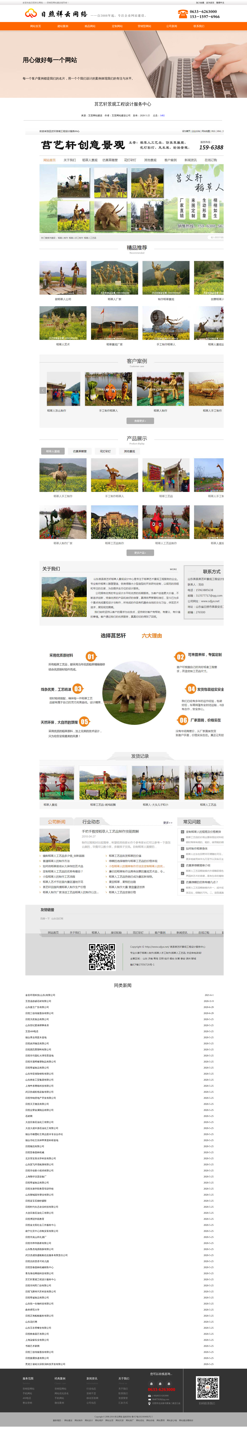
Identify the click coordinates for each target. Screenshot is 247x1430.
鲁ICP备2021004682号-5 (142, 1417)
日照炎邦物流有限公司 (37, 1043)
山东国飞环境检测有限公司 (39, 1164)
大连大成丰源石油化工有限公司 (41, 1128)
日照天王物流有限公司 (37, 1104)
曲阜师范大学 (32, 1309)
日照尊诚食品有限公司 (37, 1067)
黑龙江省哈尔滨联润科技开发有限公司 (45, 1364)
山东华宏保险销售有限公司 (39, 1074)
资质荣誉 (123, 1398)
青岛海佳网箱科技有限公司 (39, 1273)
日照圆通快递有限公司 (37, 1358)
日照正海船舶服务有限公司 (39, 1316)
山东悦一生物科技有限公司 (39, 1303)
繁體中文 (220, 3)
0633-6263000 (161, 1389)
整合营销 (27, 1403)
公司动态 (91, 1403)
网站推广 (130, 1420)
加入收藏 (200, 3)
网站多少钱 (172, 1420)
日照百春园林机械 (34, 1152)
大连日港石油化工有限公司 (39, 1122)
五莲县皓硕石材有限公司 (38, 1001)
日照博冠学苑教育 (34, 1219)
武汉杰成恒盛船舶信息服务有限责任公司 (46, 1255)
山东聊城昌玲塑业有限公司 (39, 1195)
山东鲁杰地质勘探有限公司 (39, 1249)
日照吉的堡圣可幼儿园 (37, 1261)
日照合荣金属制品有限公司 (39, 1110)
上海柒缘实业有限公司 (37, 1340)
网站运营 (109, 1420)
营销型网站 (144, 26)
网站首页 (35, 26)
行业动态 (91, 1388)
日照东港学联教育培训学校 (39, 1188)
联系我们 (199, 26)
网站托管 (120, 1420)
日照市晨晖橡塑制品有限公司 (40, 1061)
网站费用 (161, 1420)
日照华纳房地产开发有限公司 (40, 1098)
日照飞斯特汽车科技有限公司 (40, 1291)
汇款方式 (123, 1403)
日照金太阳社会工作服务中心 (40, 1225)
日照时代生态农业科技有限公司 (41, 1207)
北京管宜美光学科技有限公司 (40, 1158)
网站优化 (140, 1420)
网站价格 (150, 1420)
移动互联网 (92, 1398)
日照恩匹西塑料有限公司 (38, 1049)
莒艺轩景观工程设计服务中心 (40, 1279)
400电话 (27, 1398)
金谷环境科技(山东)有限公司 (40, 995)
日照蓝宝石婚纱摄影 (36, 1201)
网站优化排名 (62, 1393)
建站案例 (62, 26)
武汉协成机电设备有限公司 (39, 1092)
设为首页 (210, 3)
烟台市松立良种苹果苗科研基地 (41, 1140)
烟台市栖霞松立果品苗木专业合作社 (44, 1134)
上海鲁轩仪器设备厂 (36, 1176)
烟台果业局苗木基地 (36, 1037)
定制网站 (117, 26)
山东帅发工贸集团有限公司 (39, 1080)
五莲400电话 (31, 1031)
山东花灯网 (31, 1322)
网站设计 (89, 1420)
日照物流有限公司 (34, 1146)
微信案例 (59, 1403)
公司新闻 (171, 26)
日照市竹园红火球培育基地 (39, 1055)
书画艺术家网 (32, 1346)
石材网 (28, 1116)
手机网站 (27, 1393)
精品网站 (90, 26)
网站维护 (99, 1420)
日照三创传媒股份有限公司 (39, 1013)
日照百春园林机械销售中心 (39, 1267)
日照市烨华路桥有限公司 (38, 1243)
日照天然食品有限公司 (37, 1019)
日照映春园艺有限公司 (37, 1334)
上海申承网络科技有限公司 (39, 1086)
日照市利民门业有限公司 (38, 1285)
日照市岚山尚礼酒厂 (36, 1237)
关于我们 (123, 1388)
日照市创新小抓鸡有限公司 (39, 1170)
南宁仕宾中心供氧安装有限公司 (41, 1231)
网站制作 (79, 1420)
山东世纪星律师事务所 (37, 1025)
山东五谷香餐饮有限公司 (38, 1328)
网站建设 (68, 1420)
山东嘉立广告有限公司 (37, 1007)
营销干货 (91, 1393)
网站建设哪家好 (186, 1420)
